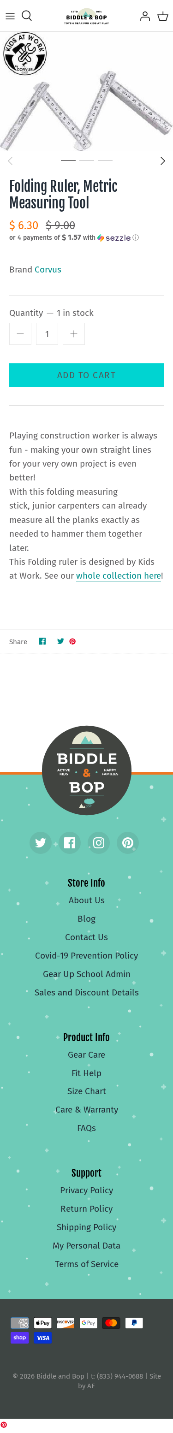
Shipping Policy (86, 1227)
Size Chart (86, 1091)
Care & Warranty (86, 1109)
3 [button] (105, 160)
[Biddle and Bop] (86, 16)
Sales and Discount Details (87, 992)
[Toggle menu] (10, 16)
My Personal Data (86, 1245)
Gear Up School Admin (87, 974)
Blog (86, 918)
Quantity (51, 313)
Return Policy (86, 1208)
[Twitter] (41, 843)
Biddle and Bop (87, 770)
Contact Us (86, 937)
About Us (87, 900)
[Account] (142, 16)
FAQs (86, 1128)
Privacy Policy (86, 1190)
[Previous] (10, 161)
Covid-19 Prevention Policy (86, 955)
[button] (86, 237)
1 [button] (68, 160)
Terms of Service (87, 1264)
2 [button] (87, 160)
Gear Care (86, 1054)
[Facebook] (70, 843)
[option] (86, 91)
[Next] (163, 161)
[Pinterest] (128, 843)
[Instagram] (99, 843)
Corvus (48, 269)
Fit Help (86, 1073)
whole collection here (118, 575)
